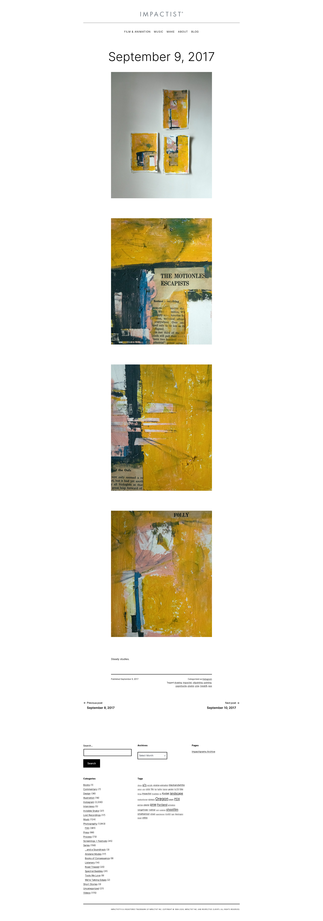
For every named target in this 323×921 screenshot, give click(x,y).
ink (160, 794)
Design (87, 793)
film (152, 789)
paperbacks (181, 686)
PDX (177, 799)
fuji (156, 789)
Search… (88, 745)
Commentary (90, 789)
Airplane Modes (93, 854)
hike (181, 789)
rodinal (152, 810)
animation (164, 785)
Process (87, 836)
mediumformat (142, 799)
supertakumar (160, 814)
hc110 (176, 789)
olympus (151, 799)
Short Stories (90, 884)
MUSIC (158, 31)
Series (86, 845)
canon (140, 789)
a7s (144, 785)
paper (171, 799)
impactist (187, 683)
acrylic (150, 785)
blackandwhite (177, 785)
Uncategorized (91, 888)
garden (171, 789)
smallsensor (144, 814)
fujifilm (159, 789)
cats (143, 789)
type (172, 814)
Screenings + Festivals (95, 841)
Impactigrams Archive (203, 751)
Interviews (88, 806)
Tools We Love (92, 875)
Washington (179, 814)
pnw (197, 686)
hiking (139, 794)
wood (140, 818)
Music (86, 819)
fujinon (165, 789)
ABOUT (183, 31)
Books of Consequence (97, 858)
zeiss (144, 817)
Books (86, 785)
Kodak (165, 793)
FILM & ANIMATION (137, 31)
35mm (140, 785)
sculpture (162, 810)
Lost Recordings (92, 815)
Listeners (90, 862)
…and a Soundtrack (95, 849)
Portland (162, 804)
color (148, 789)
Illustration (89, 797)
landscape (176, 793)
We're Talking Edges (95, 880)
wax (210, 686)
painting (207, 683)
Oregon (161, 798)
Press (86, 832)
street (152, 814)
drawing (178, 683)
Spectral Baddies (94, 871)
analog (156, 785)
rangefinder (143, 810)
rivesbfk (203, 686)
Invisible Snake (91, 810)
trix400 (168, 814)
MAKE (171, 31)
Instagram (207, 679)
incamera (155, 794)
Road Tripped (92, 867)
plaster (191, 686)
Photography (90, 823)
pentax (140, 805)
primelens (171, 805)
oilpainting (198, 683)
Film (87, 828)
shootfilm (172, 809)
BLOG (195, 31)
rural (157, 810)
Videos (86, 892)
